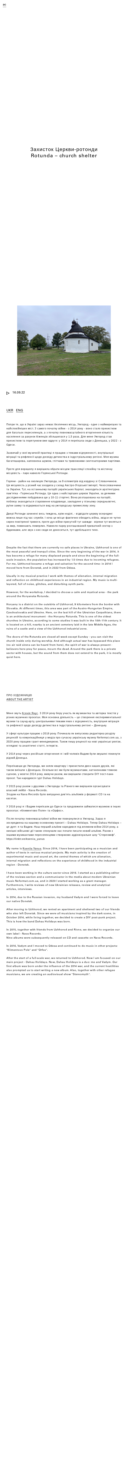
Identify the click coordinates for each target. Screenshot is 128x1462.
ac (4, 4)
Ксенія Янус (30, 713)
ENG (19, 410)
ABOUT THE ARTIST (19, 699)
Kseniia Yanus (32, 848)
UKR (9, 410)
